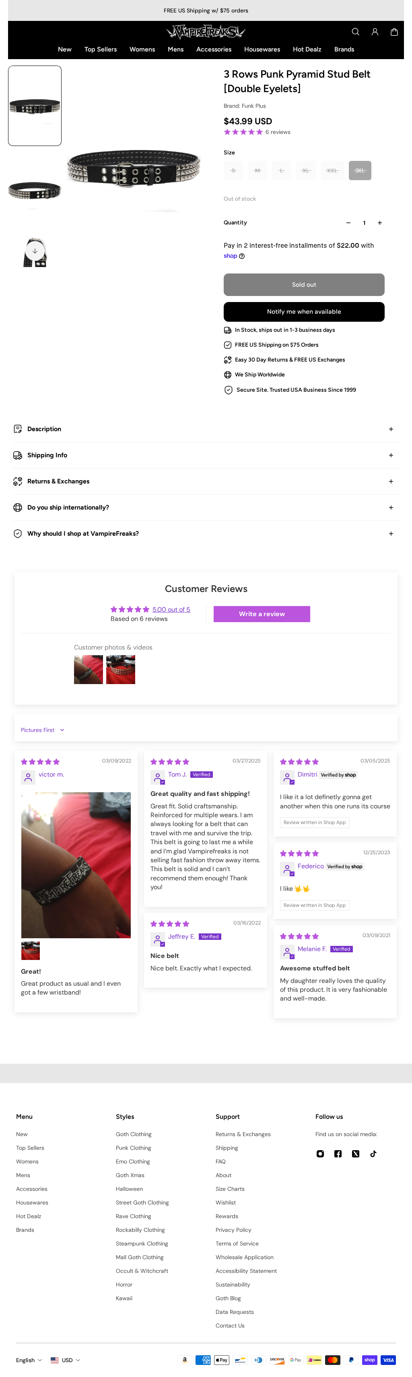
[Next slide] (35, 251)
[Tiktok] (373, 1154)
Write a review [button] (262, 614)
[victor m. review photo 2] (30, 950)
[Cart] (394, 32)
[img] (40, 762)
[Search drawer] (355, 32)
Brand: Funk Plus (245, 105)
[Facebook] (338, 1154)
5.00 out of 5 (171, 609)
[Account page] (375, 32)
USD (67, 1360)
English (25, 1360)
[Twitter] (356, 1154)
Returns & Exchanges (58, 481)
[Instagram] (320, 1154)
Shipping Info (47, 455)
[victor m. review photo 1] (76, 865)
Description (44, 429)
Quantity (235, 222)
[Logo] (206, 32)
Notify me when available (304, 312)
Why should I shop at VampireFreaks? (83, 533)
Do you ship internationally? (68, 507)
